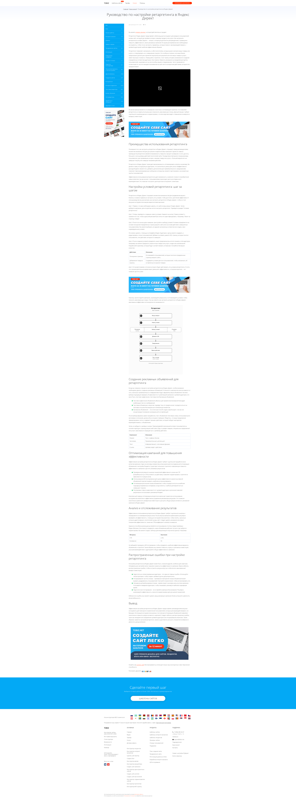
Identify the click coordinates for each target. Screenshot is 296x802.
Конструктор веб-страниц (134, 786)
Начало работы (110, 32)
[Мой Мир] (147, 671)
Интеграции (109, 52)
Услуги (135, 3)
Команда (106, 747)
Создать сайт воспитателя (134, 777)
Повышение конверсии (109, 56)
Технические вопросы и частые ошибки (112, 69)
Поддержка (153, 746)
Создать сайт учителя (133, 774)
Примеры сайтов (155, 740)
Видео (129, 735)
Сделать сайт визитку (133, 756)
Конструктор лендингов (134, 748)
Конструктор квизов (132, 761)
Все (106, 25)
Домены (108, 40)
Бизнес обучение (110, 93)
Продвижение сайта (155, 754)
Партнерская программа (163, 723)
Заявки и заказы (110, 44)
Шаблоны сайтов (117, 3)
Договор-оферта (131, 743)
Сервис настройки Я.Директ (180, 753)
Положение (127, 796)
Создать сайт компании (133, 767)
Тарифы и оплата (110, 60)
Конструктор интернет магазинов (133, 752)
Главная (125, 9)
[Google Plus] (150, 671)
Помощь (142, 3)
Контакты (175, 748)
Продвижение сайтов (111, 48)
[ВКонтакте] (142, 671)
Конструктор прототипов (134, 784)
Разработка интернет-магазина (159, 759)
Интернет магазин (111, 36)
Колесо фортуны (177, 756)
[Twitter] (144, 671)
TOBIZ (106, 3)
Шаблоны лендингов (156, 737)
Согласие (133, 796)
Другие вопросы (110, 74)
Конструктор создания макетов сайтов (136, 780)
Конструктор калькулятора (134, 764)
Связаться (175, 737)
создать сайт (140, 665)
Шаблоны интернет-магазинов (159, 735)
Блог (107, 29)
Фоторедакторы (110, 97)
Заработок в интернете (109, 101)
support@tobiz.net (179, 739)
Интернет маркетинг (111, 85)
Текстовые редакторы (111, 89)
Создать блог (130, 758)
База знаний (133, 9)
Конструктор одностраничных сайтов (135, 770)
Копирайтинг (109, 81)
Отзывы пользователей (156, 743)
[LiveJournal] (149, 671)
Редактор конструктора (109, 65)
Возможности (108, 742)
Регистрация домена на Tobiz (158, 757)
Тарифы (127, 3)
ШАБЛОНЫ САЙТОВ (148, 698)
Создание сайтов (110, 77)
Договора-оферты (139, 794)
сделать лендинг (141, 32)
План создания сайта (156, 751)
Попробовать (182, 3)
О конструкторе (108, 739)
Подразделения (177, 742)
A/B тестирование (155, 762)
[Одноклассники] (146, 671)
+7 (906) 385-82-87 (179, 732)
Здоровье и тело (110, 105)
